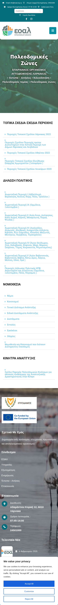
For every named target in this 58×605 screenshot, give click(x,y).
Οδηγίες (11, 336)
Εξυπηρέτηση (8, 470)
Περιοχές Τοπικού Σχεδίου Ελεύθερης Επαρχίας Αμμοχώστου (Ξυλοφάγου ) (24, 162)
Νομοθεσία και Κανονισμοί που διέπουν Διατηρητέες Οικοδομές (25, 345)
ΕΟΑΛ (4, 459)
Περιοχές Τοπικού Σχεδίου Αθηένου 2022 (28, 153)
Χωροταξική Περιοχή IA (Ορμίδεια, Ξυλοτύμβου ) (23, 206)
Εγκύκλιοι (12, 330)
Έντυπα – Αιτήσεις (10, 481)
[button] (29, 134)
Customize (29, 591)
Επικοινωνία (7, 486)
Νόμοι (10, 296)
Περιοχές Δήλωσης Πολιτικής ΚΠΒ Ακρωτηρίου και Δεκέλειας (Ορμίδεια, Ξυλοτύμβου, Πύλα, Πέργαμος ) (24, 270)
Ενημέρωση (7, 475)
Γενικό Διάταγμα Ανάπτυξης (21, 307)
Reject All (29, 599)
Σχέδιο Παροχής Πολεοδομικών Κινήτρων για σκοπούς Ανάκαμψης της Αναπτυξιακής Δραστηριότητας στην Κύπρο (28, 374)
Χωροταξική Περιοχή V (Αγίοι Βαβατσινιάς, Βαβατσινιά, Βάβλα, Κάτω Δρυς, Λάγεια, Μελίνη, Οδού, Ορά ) (27, 258)
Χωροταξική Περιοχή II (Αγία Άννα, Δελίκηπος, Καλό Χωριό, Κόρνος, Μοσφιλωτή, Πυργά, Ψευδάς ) (29, 217)
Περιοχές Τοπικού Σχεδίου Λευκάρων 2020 (29, 169)
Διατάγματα (13, 319)
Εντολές (11, 325)
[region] (29, 581)
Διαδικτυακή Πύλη (47, 7)
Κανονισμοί (13, 302)
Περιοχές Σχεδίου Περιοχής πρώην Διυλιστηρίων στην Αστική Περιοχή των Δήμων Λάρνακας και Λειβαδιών (25, 144)
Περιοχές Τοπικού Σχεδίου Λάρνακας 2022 (29, 134)
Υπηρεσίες (6, 465)
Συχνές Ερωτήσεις (29, 15)
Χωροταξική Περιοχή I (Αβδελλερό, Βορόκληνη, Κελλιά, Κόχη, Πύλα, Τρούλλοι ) (27, 195)
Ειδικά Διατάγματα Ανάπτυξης (22, 313)
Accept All (29, 584)
